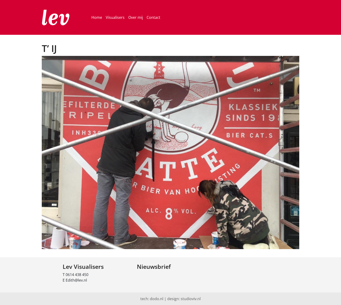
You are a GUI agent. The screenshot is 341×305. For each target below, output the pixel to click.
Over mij (135, 17)
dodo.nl (156, 298)
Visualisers (115, 17)
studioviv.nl (191, 298)
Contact (153, 17)
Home (96, 17)
